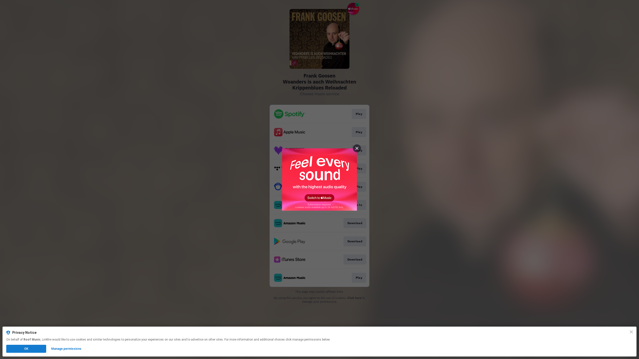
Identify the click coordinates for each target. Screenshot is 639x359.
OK (26, 349)
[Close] (631, 332)
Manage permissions (66, 349)
